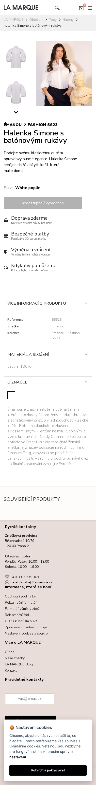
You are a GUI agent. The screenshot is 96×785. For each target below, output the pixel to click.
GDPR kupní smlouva (21, 621)
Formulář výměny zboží (22, 608)
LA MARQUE (13, 19)
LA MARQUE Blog (19, 664)
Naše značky (15, 658)
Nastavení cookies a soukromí (28, 633)
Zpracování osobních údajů (26, 627)
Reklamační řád (17, 615)
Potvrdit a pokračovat (48, 770)
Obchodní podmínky (20, 596)
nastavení (17, 757)
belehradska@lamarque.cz (31, 582)
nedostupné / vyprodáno (43, 203)
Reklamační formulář (21, 602)
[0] (81, 9)
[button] (16, 113)
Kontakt (10, 670)
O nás (9, 652)
